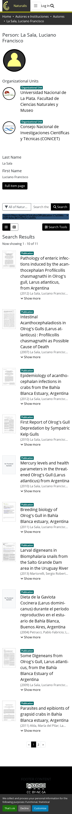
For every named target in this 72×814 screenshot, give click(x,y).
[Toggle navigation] (35, 6)
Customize (40, 808)
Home (6, 16)
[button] (52, 5)
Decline (24, 808)
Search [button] (61, 207)
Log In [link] (45, 6)
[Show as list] (6, 227)
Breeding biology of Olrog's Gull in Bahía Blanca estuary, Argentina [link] (44, 515)
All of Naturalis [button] (19, 207)
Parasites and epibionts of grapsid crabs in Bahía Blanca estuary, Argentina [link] (44, 714)
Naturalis (20, 6)
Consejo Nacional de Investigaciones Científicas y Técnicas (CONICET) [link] (44, 132)
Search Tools (57, 227)
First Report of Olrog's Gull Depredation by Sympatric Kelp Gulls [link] (45, 428)
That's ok (10, 808)
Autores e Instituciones (32, 16)
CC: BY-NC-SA (36, 792)
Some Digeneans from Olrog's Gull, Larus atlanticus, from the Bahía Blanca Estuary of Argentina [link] (44, 667)
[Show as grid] (14, 227)
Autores (59, 16)
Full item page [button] (15, 186)
